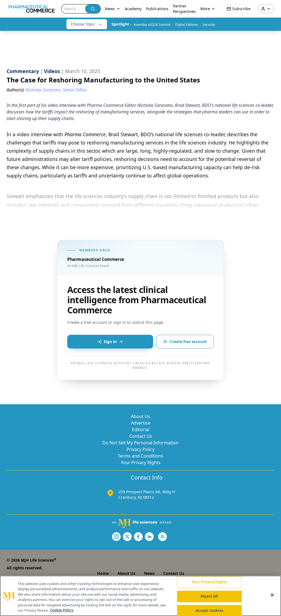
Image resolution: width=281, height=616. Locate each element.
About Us (140, 416)
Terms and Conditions (140, 456)
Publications (157, 8)
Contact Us (140, 436)
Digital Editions (186, 24)
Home (103, 573)
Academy (133, 8)
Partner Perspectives (184, 8)
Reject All (209, 596)
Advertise (140, 423)
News (149, 573)
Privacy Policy (140, 449)
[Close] (272, 595)
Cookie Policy (61, 610)
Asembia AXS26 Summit (152, 24)
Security (209, 24)
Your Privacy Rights (141, 462)
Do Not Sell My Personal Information (140, 443)
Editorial (140, 430)
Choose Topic (83, 24)
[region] (140, 596)
